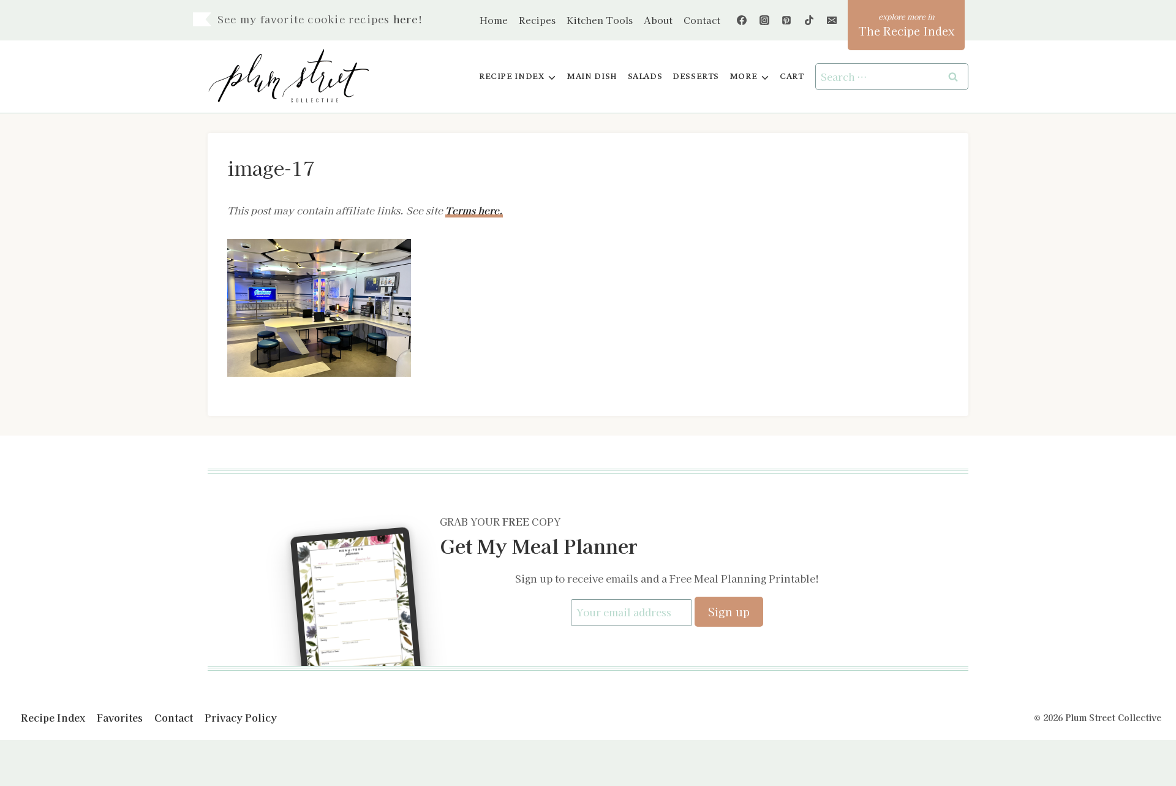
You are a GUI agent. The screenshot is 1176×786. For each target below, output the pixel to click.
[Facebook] (742, 20)
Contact (702, 19)
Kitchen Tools (600, 19)
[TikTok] (809, 20)
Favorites (120, 717)
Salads (645, 76)
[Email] (832, 20)
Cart (792, 76)
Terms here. (474, 210)
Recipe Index (53, 717)
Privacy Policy (241, 717)
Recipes (537, 19)
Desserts (696, 76)
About (658, 19)
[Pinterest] (786, 20)
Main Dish (592, 76)
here (405, 19)
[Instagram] (764, 20)
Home (494, 19)
